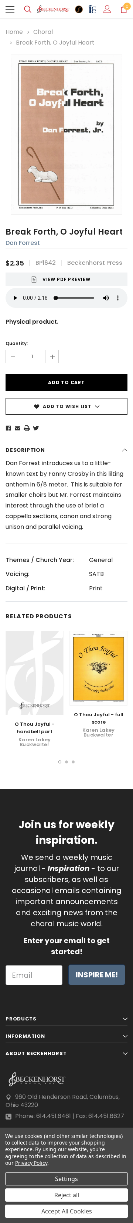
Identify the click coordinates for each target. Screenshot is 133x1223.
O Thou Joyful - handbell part (35, 728)
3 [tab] (73, 761)
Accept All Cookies (66, 1211)
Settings (66, 1179)
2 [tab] (66, 761)
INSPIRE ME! (97, 975)
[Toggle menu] (10, 9)
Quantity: (17, 343)
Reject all (66, 1195)
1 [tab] (59, 761)
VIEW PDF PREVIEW (66, 279)
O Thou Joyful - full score (98, 718)
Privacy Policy (31, 1162)
